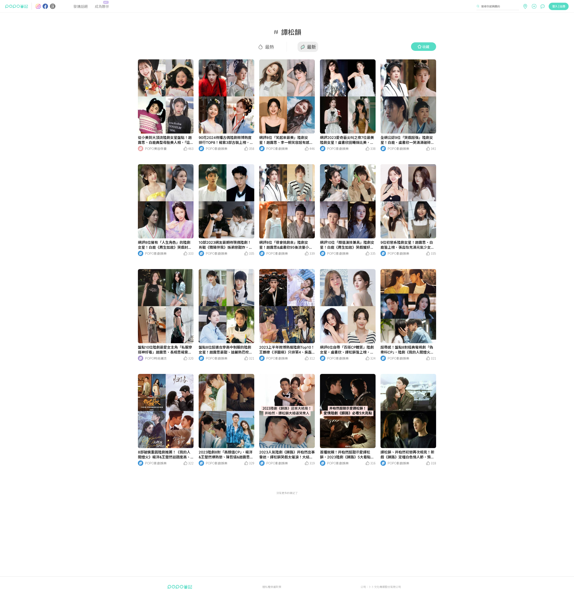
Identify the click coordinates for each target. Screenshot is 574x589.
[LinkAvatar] (140, 148)
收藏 (425, 46)
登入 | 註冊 (558, 6)
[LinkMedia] (166, 96)
